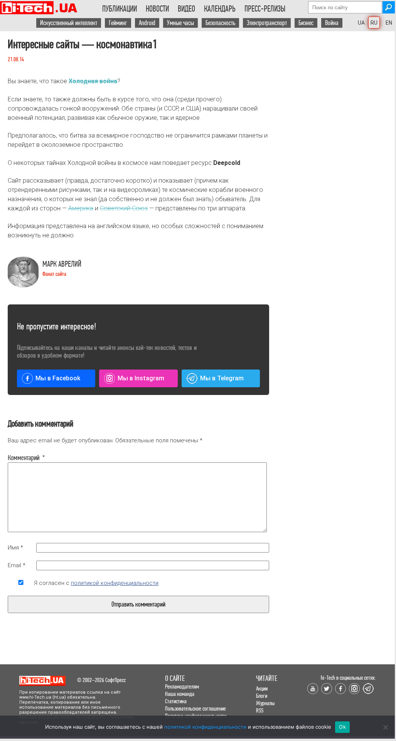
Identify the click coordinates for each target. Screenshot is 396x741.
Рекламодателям (182, 686)
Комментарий (21, 458)
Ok (342, 727)
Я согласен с (96, 583)
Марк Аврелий (61, 264)
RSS (259, 710)
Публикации (119, 9)
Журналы (265, 703)
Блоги (261, 695)
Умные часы (180, 23)
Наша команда (179, 693)
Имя (15, 547)
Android (147, 23)
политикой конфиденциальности (114, 583)
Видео (186, 9)
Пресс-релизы (264, 9)
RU (374, 23)
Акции (262, 688)
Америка (80, 208)
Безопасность (220, 23)
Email (16, 565)
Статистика (176, 701)
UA (361, 23)
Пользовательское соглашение (195, 708)
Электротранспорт (267, 23)
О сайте (175, 678)
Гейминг (118, 23)
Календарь (220, 9)
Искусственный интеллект (68, 23)
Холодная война (93, 81)
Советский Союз (124, 208)
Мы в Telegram (222, 378)
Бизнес (305, 23)
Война (332, 23)
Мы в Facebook (57, 378)
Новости (157, 9)
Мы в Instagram (141, 378)
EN (389, 23)
